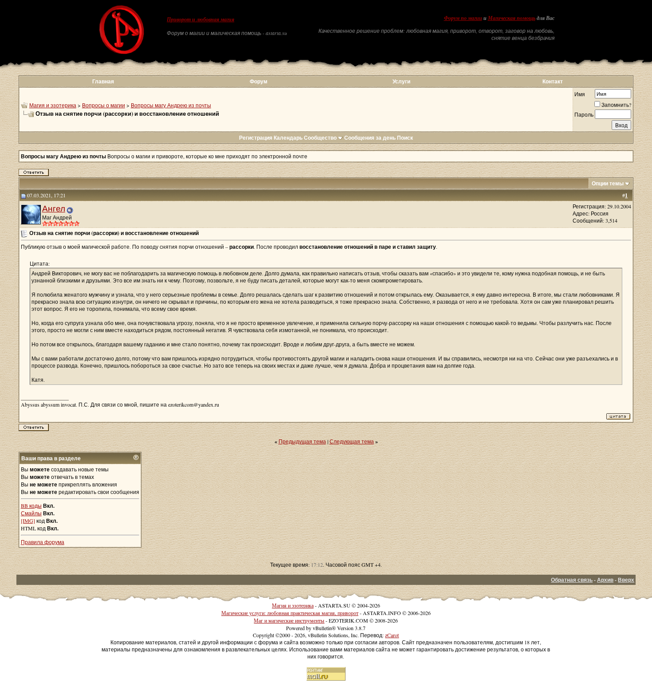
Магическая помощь (511, 18)
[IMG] (28, 520)
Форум (258, 81)
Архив (605, 580)
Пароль (583, 114)
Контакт (552, 81)
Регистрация (255, 137)
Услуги (401, 81)
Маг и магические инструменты (289, 620)
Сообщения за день (370, 137)
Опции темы (608, 183)
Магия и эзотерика (52, 105)
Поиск (405, 137)
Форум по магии (463, 18)
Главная (103, 81)
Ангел (53, 208)
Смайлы (31, 513)
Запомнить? (616, 104)
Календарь (288, 137)
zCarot (392, 635)
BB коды (31, 505)
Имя (579, 94)
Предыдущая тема (302, 441)
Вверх (626, 580)
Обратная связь (572, 580)
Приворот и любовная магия (200, 19)
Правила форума (42, 541)
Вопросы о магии (103, 105)
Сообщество (320, 137)
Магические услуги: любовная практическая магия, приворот (289, 612)
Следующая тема (352, 441)
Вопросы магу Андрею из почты (171, 105)
